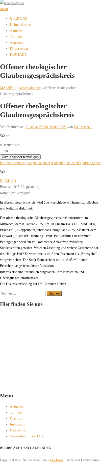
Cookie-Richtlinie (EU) (26, 436)
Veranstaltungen (30, 88)
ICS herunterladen (13, 163)
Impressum (17, 424)
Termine (16, 37)
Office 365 (73, 163)
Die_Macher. (83, 127)
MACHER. (8, 88)
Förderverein (19, 48)
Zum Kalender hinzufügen (20, 157)
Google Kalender (38, 163)
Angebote (16, 42)
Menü (4, 9)
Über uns (16, 418)
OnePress (56, 460)
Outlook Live (91, 163)
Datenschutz (18, 430)
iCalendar (58, 163)
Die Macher (8, 181)
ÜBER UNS (18, 18)
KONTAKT (18, 54)
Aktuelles (16, 31)
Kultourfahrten (20, 25)
